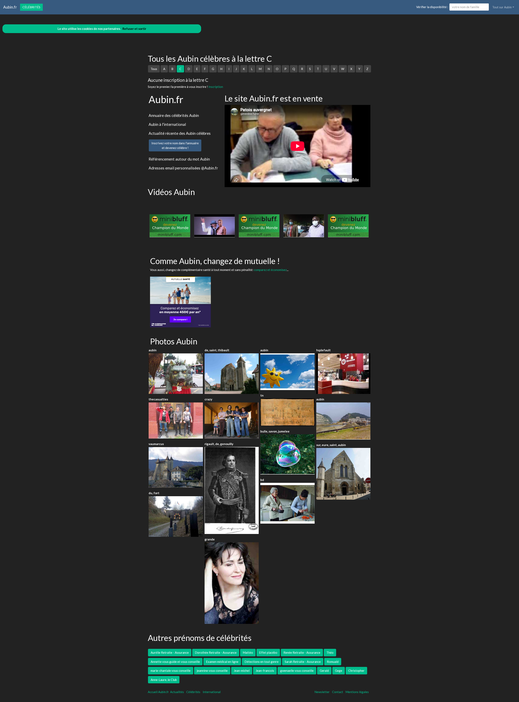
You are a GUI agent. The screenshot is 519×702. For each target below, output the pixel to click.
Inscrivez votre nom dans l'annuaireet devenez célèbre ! (175, 145)
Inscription (215, 86)
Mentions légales (357, 692)
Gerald (324, 670)
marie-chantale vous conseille (171, 670)
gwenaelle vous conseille (297, 670)
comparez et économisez (270, 270)
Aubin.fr (10, 7)
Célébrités (31, 7)
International (212, 692)
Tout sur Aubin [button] (502, 7)
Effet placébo (268, 652)
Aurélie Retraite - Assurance (170, 652)
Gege (338, 670)
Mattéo (248, 652)
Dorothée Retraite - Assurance (216, 652)
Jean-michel (242, 670)
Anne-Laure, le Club (164, 680)
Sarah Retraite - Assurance (303, 661)
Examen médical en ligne (222, 661)
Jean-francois (265, 670)
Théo (329, 652)
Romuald (333, 661)
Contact (337, 692)
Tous (154, 69)
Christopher (356, 670)
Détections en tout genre (261, 661)
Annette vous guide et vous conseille (175, 661)
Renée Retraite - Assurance (301, 652)
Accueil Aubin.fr (158, 692)
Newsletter (322, 692)
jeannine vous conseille (212, 670)
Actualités (177, 692)
